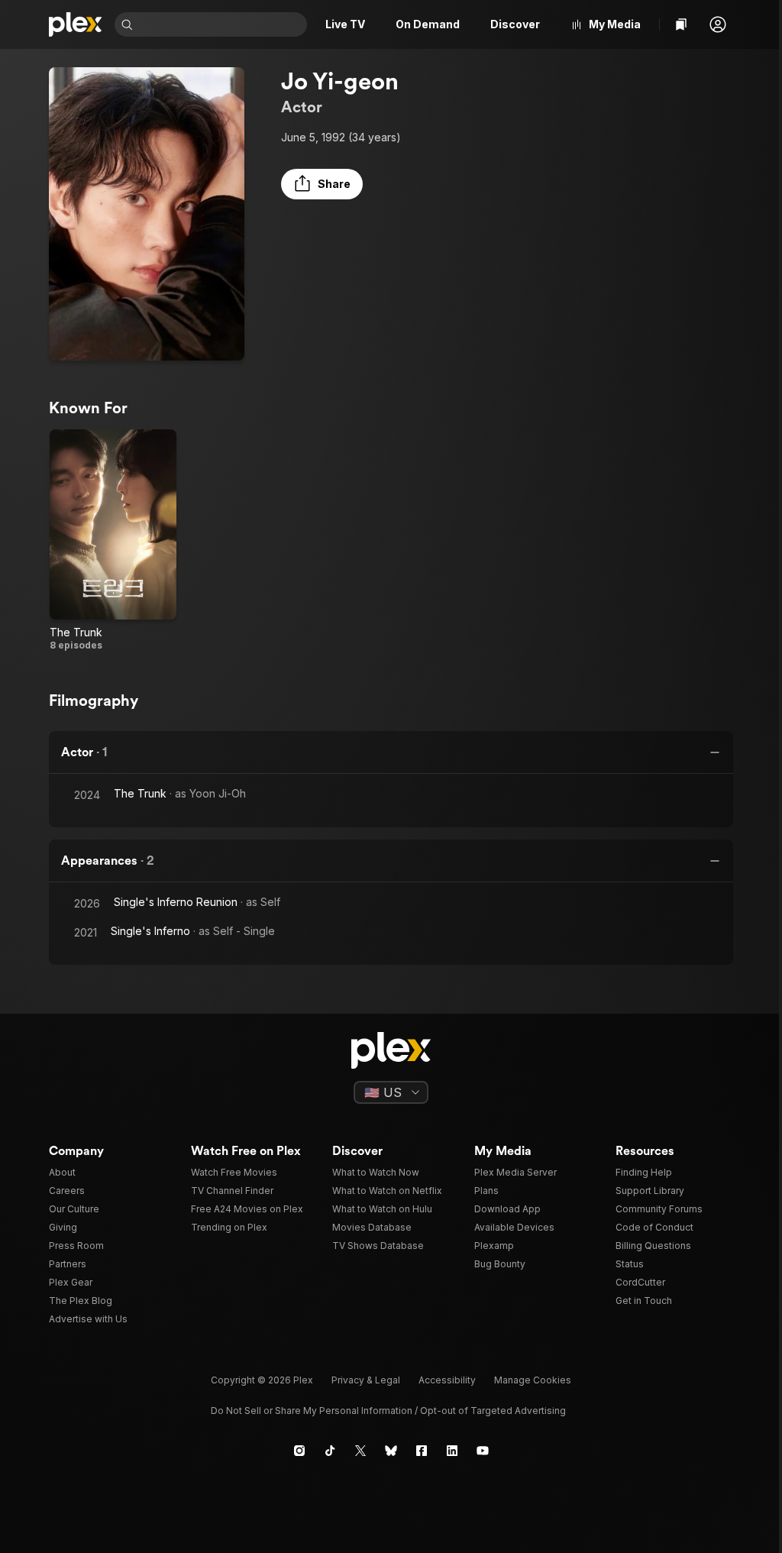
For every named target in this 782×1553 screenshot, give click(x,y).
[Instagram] (299, 1450)
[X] (360, 1450)
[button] (718, 24)
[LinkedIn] (452, 1450)
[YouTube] (482, 1450)
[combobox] (221, 24)
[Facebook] (421, 1450)
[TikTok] (330, 1450)
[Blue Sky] (391, 1450)
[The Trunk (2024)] (113, 540)
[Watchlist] (681, 24)
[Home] (75, 24)
